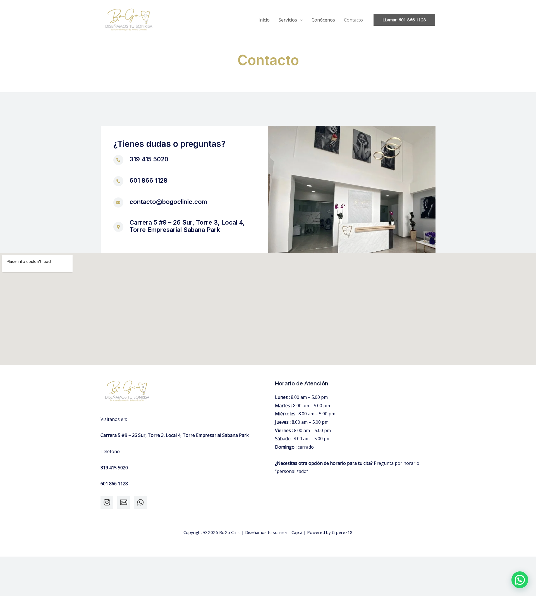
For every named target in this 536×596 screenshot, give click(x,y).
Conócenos (323, 20)
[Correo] (123, 502)
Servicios (288, 20)
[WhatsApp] (140, 502)
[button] (300, 20)
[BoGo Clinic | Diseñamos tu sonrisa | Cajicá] (128, 19)
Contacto (353, 20)
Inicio (264, 20)
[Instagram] (106, 502)
